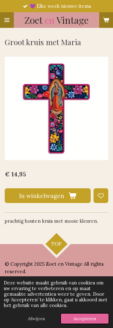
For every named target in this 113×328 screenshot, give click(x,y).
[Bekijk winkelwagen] (106, 20)
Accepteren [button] (84, 318)
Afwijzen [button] (36, 318)
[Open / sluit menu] (7, 20)
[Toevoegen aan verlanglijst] (101, 195)
